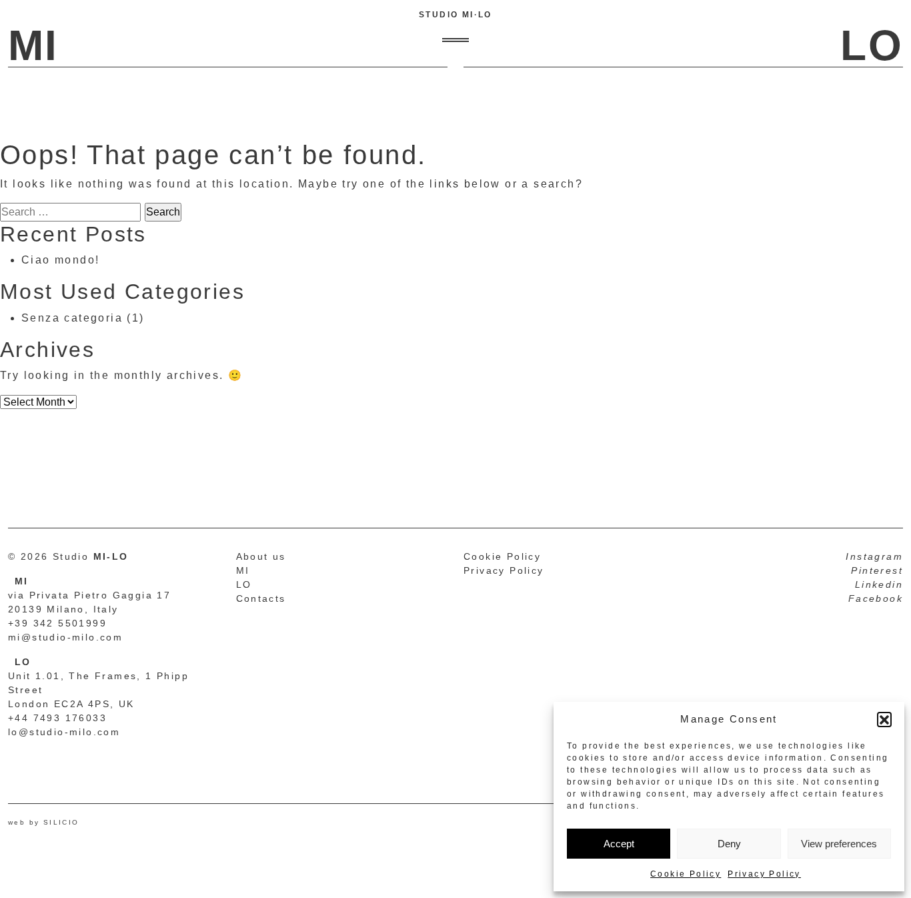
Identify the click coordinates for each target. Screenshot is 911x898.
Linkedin (879, 584)
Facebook (875, 598)
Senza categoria (72, 318)
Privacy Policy (764, 874)
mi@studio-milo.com (65, 637)
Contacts (261, 598)
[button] (884, 719)
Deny (729, 843)
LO (244, 584)
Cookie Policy (685, 874)
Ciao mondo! (60, 260)
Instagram (874, 556)
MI (243, 570)
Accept (619, 843)
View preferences (839, 843)
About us (261, 556)
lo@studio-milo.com (64, 732)
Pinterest (877, 570)
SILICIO (61, 822)
